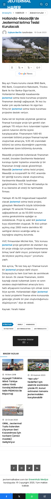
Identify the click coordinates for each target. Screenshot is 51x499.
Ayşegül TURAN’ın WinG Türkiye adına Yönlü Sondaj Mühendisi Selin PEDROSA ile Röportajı (12, 386)
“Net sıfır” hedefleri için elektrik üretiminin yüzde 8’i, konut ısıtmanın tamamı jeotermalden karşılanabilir (38, 388)
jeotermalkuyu (40, 329)
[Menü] (4, 4)
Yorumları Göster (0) (26, 341)
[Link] (37, 468)
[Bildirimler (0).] (46, 4)
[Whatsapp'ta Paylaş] (32, 496)
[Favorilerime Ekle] (12, 67)
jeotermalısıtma (23, 329)
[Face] (14, 468)
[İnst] (21, 468)
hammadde (30, 324)
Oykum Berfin (15, 32)
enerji (20, 324)
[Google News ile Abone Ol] (25, 73)
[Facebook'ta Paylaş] (6, 496)
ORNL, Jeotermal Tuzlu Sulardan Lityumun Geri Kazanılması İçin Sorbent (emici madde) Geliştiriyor (12, 433)
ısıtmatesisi (8, 329)
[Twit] (29, 468)
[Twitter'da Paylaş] (19, 496)
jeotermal (7, 97)
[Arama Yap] (41, 4)
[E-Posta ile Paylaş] (44, 496)
